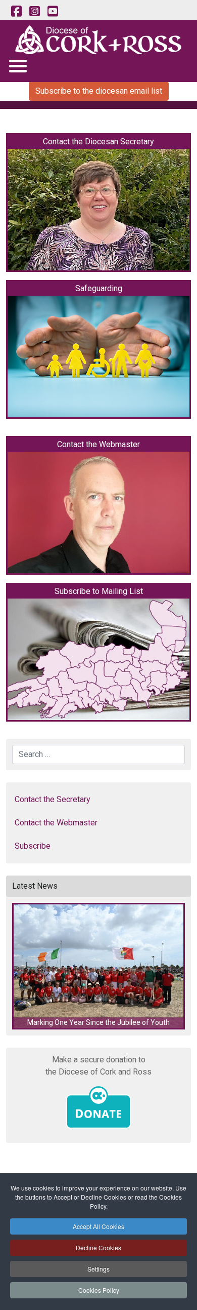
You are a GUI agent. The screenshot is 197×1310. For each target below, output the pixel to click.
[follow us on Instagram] (34, 12)
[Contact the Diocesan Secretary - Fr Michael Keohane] (98, 209)
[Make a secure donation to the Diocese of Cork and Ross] (98, 1107)
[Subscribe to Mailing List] (98, 659)
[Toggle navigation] (17, 65)
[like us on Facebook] (16, 12)
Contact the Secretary (52, 799)
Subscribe (33, 846)
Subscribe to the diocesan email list (98, 91)
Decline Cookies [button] (98, 1247)
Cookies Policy (98, 1290)
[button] (98, 966)
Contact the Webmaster (56, 822)
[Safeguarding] (98, 356)
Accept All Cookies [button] (98, 1226)
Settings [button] (98, 1268)
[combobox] (98, 754)
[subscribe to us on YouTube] (52, 12)
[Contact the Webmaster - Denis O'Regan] (98, 512)
